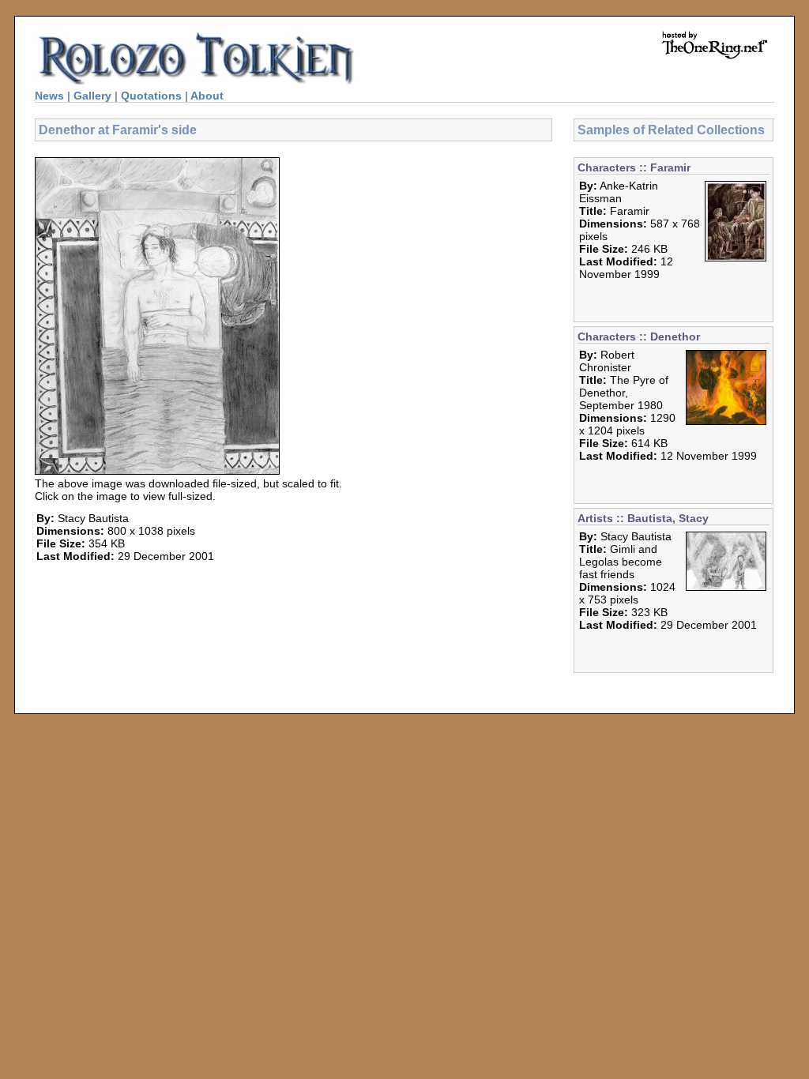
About (207, 95)
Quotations (151, 95)
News (49, 95)
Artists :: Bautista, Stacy (643, 518)
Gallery (92, 95)
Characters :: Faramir (634, 167)
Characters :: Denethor (639, 336)
